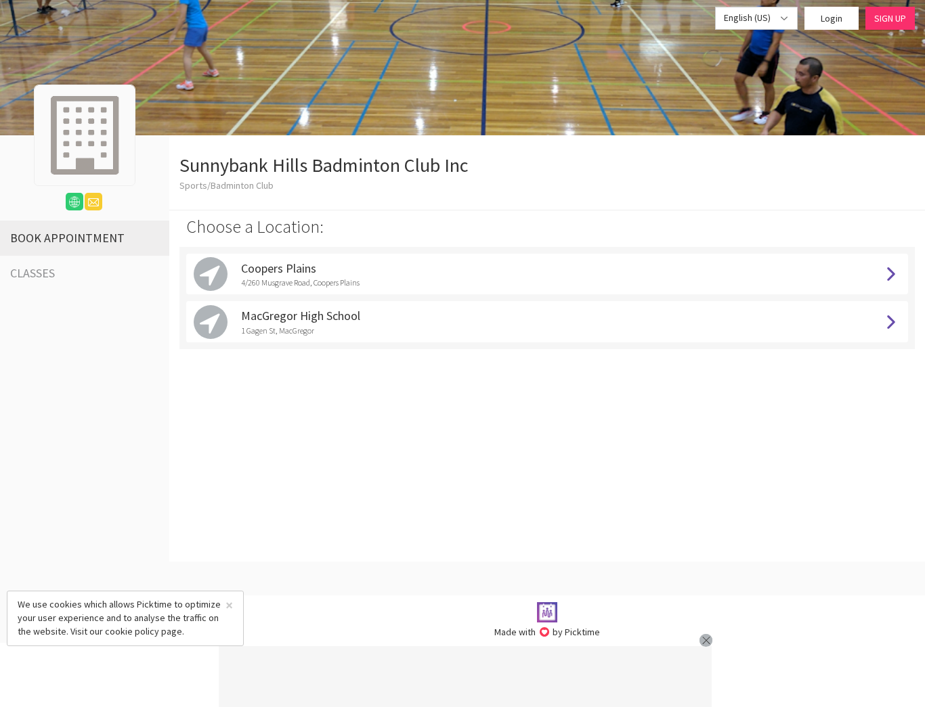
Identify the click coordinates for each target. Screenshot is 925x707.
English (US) (748, 18)
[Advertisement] (465, 676)
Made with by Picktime (547, 632)
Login (831, 18)
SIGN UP (890, 18)
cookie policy (132, 631)
